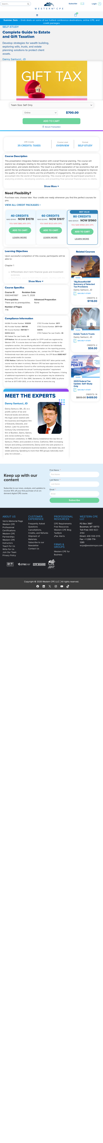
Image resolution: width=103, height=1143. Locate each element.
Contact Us (33, 548)
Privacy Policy (9, 555)
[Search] (28, 4)
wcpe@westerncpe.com (91, 545)
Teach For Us (9, 546)
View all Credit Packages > (23, 205)
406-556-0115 (93, 536)
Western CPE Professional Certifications (9, 527)
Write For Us (8, 549)
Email (52, 489)
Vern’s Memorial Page (13, 521)
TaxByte (58, 533)
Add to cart (51, 121)
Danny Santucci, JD (14, 59)
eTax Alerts (59, 536)
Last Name (54, 480)
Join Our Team (9, 552)
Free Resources (61, 526)
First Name (55, 470)
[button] (37, 14)
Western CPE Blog (62, 530)
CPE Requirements (63, 523)
